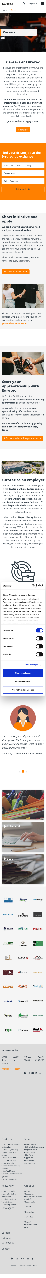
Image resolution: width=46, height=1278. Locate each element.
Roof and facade (8, 1171)
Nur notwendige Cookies (23, 690)
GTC (26, 1227)
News (27, 1191)
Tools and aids (8, 1163)
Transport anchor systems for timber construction (9, 1194)
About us (29, 1185)
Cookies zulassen (23, 673)
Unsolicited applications (15, 271)
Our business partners (33, 1196)
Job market (23, 129)
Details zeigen (31, 665)
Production (29, 1194)
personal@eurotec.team (14, 323)
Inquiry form (30, 1160)
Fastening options (9, 1204)
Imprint (28, 1222)
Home (4, 10)
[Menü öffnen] (42, 3)
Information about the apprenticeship (22, 438)
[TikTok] (33, 1258)
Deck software (30, 1144)
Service (28, 1139)
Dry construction (9, 1160)
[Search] (23, 3)
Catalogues (8, 1208)
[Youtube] (32, 1073)
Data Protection (31, 1224)
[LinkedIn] (36, 1073)
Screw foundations (9, 1179)
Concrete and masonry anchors (11, 1167)
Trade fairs (29, 1199)
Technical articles (9, 1199)
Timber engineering (10, 1150)
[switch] (39, 638)
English (31, 3)
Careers (28, 1206)
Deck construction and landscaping (11, 1145)
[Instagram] (29, 1073)
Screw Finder (30, 1163)
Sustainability (30, 1202)
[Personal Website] (40, 1073)
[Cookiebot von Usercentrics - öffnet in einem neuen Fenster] (32, 586)
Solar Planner (30, 1152)
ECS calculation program (34, 1147)
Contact (28, 1216)
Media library (7, 1202)
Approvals (29, 1158)
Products (7, 1139)
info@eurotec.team (11, 1068)
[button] (19, 771)
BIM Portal (29, 1155)
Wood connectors (9, 1158)
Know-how (8, 1185)
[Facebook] (25, 1073)
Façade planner (31, 1150)
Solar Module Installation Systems (12, 1175)
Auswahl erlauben (23, 681)
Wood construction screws (10, 1153)
